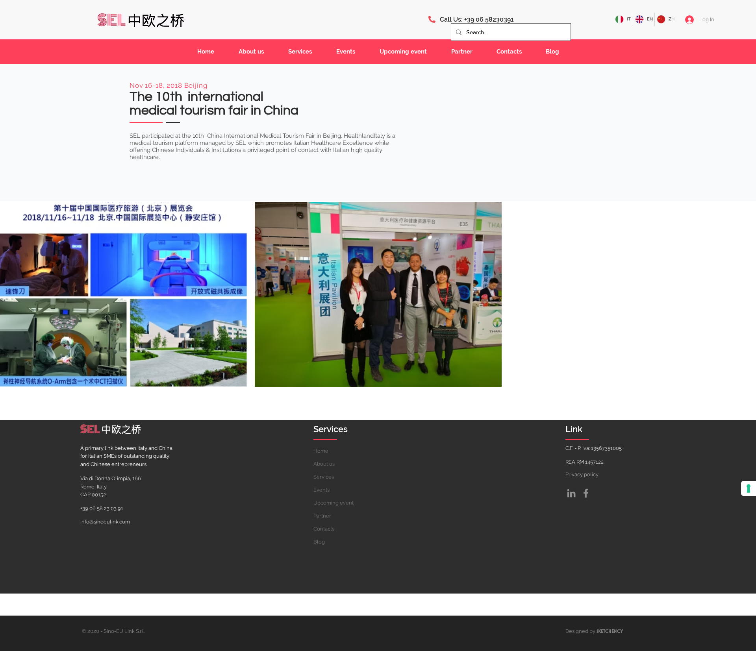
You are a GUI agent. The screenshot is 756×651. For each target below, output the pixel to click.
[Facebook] (586, 493)
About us (324, 464)
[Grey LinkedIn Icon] (571, 493)
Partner (322, 516)
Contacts (323, 529)
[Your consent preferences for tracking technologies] (748, 488)
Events (321, 490)
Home (320, 451)
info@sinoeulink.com (105, 522)
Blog (319, 542)
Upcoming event (333, 503)
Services (323, 477)
